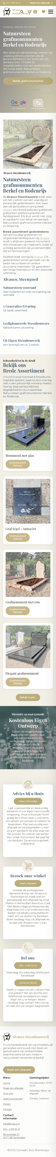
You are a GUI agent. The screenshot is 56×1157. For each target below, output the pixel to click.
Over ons (8, 1093)
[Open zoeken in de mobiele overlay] (21, 11)
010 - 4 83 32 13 (11, 1129)
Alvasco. (39, 256)
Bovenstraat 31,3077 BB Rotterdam (14, 1136)
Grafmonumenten (13, 1098)
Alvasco (7, 209)
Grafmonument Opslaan (17, 464)
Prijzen (7, 1104)
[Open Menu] (50, 11)
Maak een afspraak (13, 1088)
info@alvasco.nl (11, 1123)
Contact (7, 1109)
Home (6, 1083)
